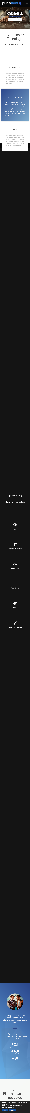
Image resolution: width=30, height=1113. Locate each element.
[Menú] (27, 3)
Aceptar (4, 1110)
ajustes (12, 1107)
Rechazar (12, 1110)
